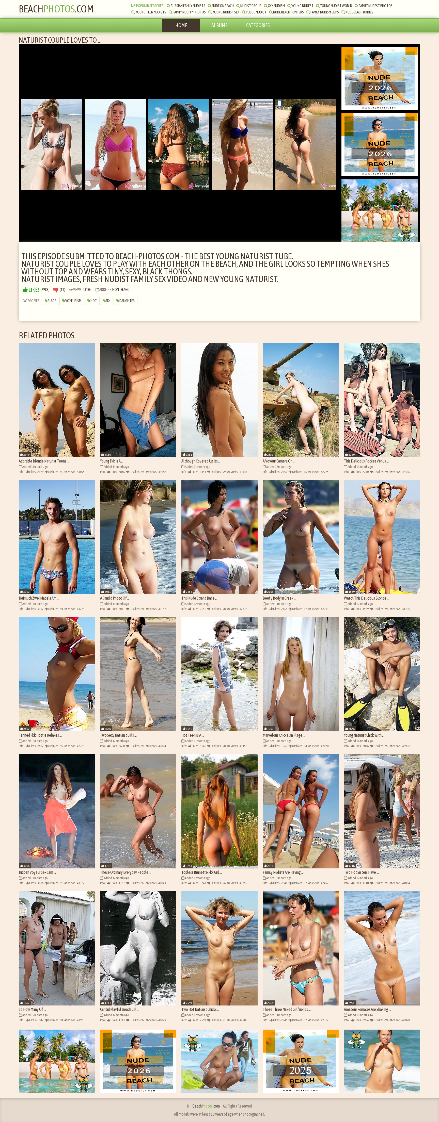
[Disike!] (55, 290)
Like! (33, 290)
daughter (127, 301)
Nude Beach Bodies (359, 12)
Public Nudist (255, 12)
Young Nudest (302, 6)
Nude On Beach (222, 6)
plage (52, 301)
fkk (108, 301)
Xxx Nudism (276, 6)
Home (181, 25)
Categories (258, 25)
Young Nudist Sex (225, 12)
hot (93, 301)
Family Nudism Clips (324, 12)
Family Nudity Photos (189, 12)
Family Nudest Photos (375, 6)
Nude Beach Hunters (288, 12)
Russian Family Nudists (187, 6)
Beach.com (56, 8)
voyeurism (73, 301)
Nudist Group (250, 6)
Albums (219, 25)
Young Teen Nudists (150, 12)
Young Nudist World (336, 6)
